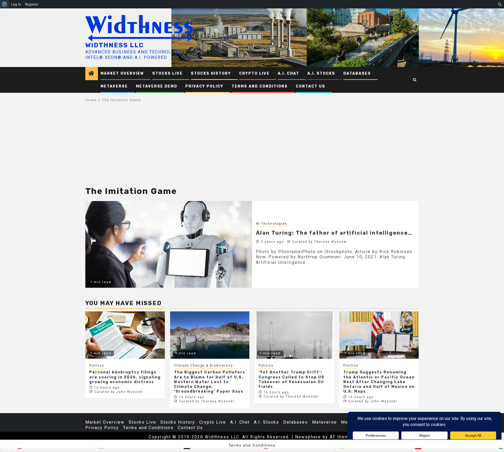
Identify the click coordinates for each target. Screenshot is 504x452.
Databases (357, 73)
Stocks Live (167, 73)
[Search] (415, 80)
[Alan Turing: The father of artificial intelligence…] (168, 244)
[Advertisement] (252, 147)
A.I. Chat (288, 73)
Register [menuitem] (32, 4)
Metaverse (114, 86)
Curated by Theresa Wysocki (319, 242)
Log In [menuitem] (16, 4)
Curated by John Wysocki (118, 392)
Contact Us (310, 86)
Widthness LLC (114, 45)
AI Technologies (271, 223)
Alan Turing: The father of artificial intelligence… (334, 233)
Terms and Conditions (260, 86)
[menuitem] (4, 4)
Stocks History (211, 73)
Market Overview (122, 73)
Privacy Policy (204, 86)
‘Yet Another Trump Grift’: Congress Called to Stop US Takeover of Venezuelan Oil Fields (291, 379)
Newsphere (308, 436)
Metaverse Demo (156, 86)
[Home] (91, 74)
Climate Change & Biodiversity (203, 365)
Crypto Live (254, 73)
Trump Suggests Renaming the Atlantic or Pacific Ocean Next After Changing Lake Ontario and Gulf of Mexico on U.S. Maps (379, 382)
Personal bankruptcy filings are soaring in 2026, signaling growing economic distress (125, 377)
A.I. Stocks (321, 73)
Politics (96, 365)
